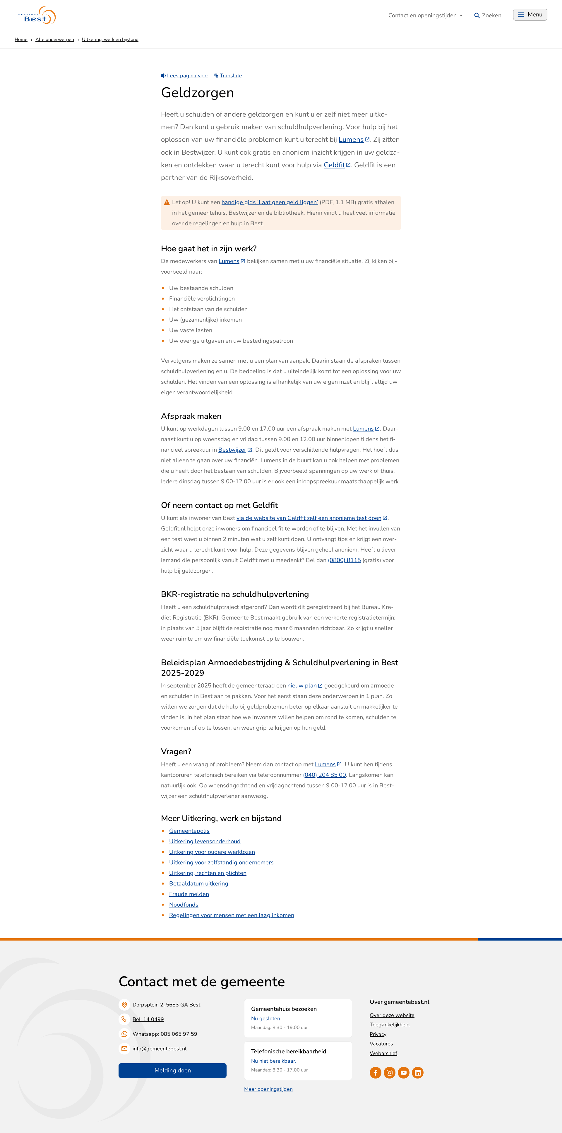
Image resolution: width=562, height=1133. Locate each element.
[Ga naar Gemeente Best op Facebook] (375, 1073)
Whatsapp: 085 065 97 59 (165, 1034)
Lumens (354, 139)
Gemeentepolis (189, 831)
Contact (422, 15)
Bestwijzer (235, 450)
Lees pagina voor (187, 75)
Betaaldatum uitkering (198, 884)
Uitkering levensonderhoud (205, 841)
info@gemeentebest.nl (159, 1048)
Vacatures (381, 1043)
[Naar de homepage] (37, 15)
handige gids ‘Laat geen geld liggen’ (270, 202)
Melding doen (173, 1070)
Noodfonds (183, 905)
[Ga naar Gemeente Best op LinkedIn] (418, 1073)
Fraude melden (189, 894)
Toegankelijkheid (390, 1024)
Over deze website (392, 1015)
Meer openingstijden (268, 1089)
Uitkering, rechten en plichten (207, 873)
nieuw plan (305, 686)
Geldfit (337, 165)
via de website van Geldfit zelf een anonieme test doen (312, 518)
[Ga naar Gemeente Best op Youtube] (403, 1073)
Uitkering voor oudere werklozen (212, 852)
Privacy (378, 1034)
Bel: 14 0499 (148, 1019)
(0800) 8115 (344, 560)
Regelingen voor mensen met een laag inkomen (231, 915)
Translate (231, 75)
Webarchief (383, 1053)
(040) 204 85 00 (324, 775)
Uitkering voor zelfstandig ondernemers (221, 862)
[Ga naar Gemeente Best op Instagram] (389, 1073)
